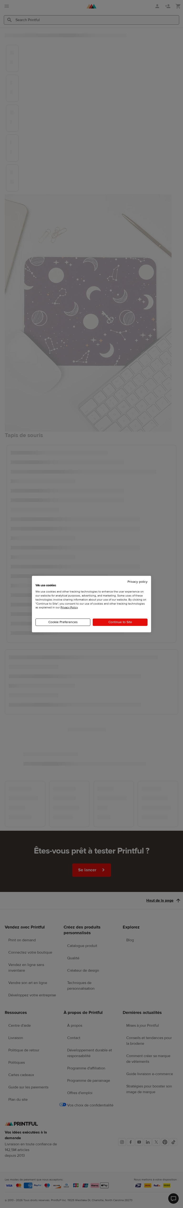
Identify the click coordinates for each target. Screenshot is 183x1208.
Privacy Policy (69, 607)
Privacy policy (137, 581)
